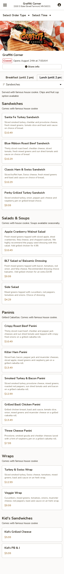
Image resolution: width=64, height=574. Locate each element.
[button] (32, 125)
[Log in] (59, 4)
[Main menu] (5, 5)
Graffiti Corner (32, 3)
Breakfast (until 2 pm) (20, 77)
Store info (33, 66)
